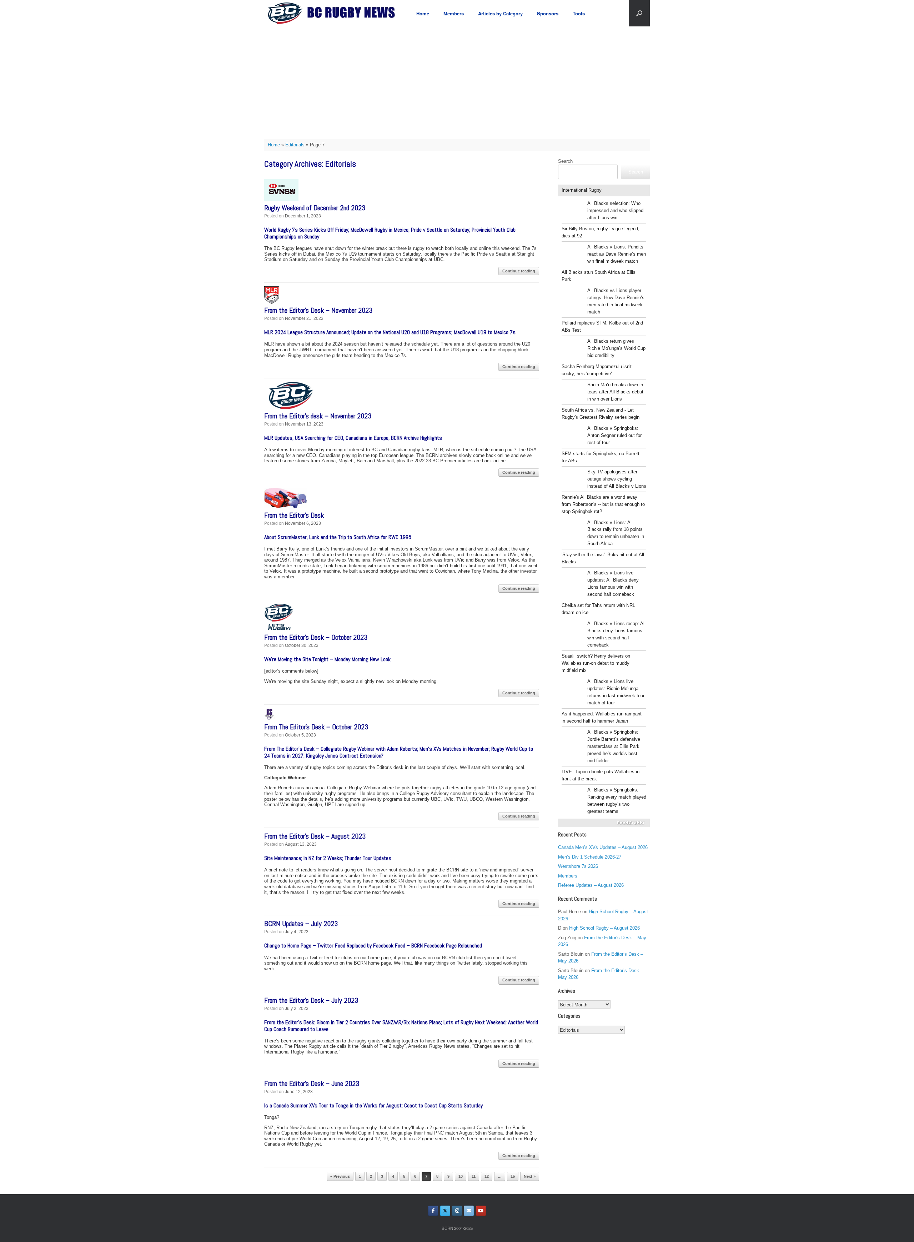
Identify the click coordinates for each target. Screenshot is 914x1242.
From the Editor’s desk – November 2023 (317, 416)
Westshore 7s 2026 (578, 866)
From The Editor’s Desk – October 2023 (316, 726)
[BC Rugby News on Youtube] (481, 1211)
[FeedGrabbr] (604, 823)
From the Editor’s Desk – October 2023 (315, 637)
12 (486, 1176)
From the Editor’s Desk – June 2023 (311, 1083)
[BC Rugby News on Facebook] (433, 1211)
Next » (530, 1176)
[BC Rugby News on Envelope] (469, 1211)
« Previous (340, 1176)
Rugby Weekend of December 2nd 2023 (314, 207)
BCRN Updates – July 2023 (301, 923)
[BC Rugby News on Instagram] (457, 1211)
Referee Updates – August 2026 (591, 885)
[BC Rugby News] (334, 13)
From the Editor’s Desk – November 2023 (318, 310)
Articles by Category (500, 13)
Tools (579, 13)
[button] (639, 13)
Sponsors (547, 13)
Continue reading (518, 271)
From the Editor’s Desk (294, 515)
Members (453, 13)
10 (460, 1176)
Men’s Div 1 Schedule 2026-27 (589, 857)
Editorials (295, 144)
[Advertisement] (457, 80)
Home (422, 13)
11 (474, 1176)
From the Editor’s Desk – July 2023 (311, 1000)
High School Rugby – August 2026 (604, 928)
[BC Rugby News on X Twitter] (445, 1211)
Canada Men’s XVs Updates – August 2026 (603, 847)
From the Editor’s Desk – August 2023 (315, 836)
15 (513, 1176)
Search (565, 161)
